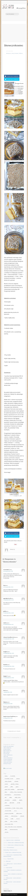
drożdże (6, 784)
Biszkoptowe (8, 53)
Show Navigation (22, 12)
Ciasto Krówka (10, 858)
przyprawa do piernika (9, 813)
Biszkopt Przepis (7, 763)
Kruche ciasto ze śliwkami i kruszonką (16, 842)
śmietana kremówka (14, 829)
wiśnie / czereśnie (13, 821)
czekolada (16, 781)
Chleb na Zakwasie (7, 747)
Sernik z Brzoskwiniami (8, 746)
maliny (10, 797)
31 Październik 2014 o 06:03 (8, 677)
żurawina (6, 832)
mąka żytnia (12, 802)
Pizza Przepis (6, 753)
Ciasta (13, 53)
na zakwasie (7, 805)
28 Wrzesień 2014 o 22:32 (8, 587)
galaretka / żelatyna (15, 784)
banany (6, 775)
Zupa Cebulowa (7, 752)
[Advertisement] (14, 31)
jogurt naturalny (20, 789)
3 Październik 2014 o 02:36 (8, 599)
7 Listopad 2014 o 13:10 (7, 692)
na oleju (18, 802)
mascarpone (7, 800)
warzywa (18, 818)
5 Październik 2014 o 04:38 (8, 612)
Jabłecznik (6, 756)
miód (6, 802)
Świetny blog (6, 850)
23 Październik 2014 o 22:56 (8, 638)
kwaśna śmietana (17, 794)
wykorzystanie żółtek (9, 824)
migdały (20, 800)
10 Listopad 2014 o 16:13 (7, 703)
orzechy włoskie (8, 810)
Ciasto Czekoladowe (8, 760)
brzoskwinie (12, 775)
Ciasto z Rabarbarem (8, 755)
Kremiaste (16, 53)
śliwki (6, 829)
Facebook (14, 17)
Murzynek (8, 861)
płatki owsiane (19, 813)
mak (5, 797)
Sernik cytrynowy (13, 850)
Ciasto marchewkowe (8, 757)
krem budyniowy (8, 794)
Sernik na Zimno (7, 749)
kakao (6, 792)
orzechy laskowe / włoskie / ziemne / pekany (14, 808)
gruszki (6, 786)
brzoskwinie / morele (9, 778)
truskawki (22, 816)
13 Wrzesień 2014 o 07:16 (8, 571)
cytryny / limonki (8, 781)
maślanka (14, 800)
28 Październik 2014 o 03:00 (8, 666)
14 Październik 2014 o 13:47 (8, 624)
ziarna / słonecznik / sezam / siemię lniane (13, 826)
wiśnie (6, 821)
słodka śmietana (14, 816)
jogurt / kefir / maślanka (9, 789)
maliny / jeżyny (18, 797)
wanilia (12, 818)
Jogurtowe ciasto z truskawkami (13, 840)
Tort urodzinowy (10, 847)
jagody (17, 786)
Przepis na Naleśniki (8, 759)
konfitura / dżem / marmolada (16, 792)
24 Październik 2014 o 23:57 (8, 653)
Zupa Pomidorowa (7, 750)
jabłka (12, 786)
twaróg (6, 818)
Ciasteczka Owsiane (8, 762)
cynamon (18, 778)
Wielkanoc (21, 53)
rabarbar (6, 816)
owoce (15, 810)
